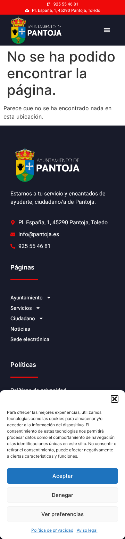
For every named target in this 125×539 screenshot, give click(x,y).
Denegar (62, 495)
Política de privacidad (52, 530)
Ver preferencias (62, 514)
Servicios (21, 308)
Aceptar (62, 476)
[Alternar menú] (106, 29)
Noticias (20, 329)
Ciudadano (22, 318)
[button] (114, 398)
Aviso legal (87, 530)
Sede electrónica (29, 339)
